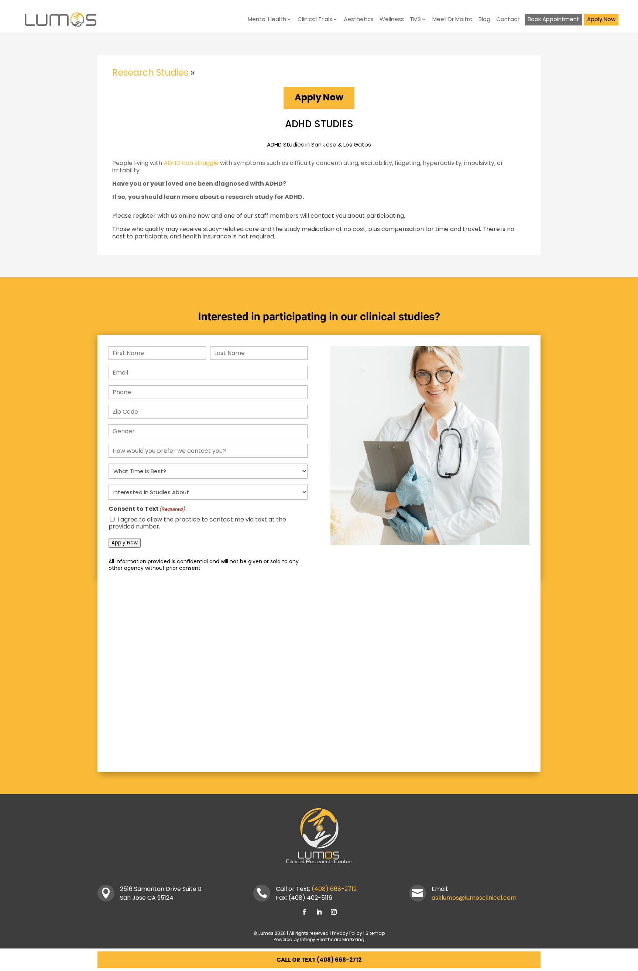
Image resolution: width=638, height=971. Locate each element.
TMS (415, 20)
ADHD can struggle (191, 163)
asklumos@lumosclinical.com (474, 897)
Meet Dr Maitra (452, 20)
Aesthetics (359, 20)
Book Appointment (553, 19)
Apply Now (601, 19)
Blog (484, 20)
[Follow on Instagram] (334, 912)
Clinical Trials (315, 20)
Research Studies (150, 72)
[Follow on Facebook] (304, 912)
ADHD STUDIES (319, 124)
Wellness (392, 20)
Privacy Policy (347, 933)
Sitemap (375, 933)
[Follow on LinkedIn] (319, 912)
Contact (508, 20)
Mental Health (267, 20)
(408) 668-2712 (334, 889)
